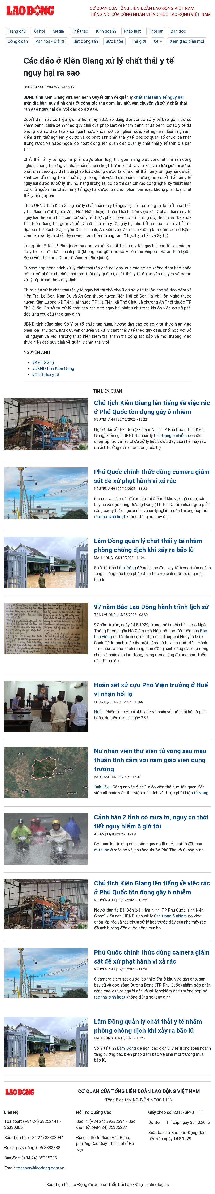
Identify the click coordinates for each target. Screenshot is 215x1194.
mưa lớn (101, 849)
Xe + (157, 41)
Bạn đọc (178, 31)
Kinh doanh (106, 31)
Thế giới (138, 41)
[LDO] (46, 425)
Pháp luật (132, 31)
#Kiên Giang (43, 362)
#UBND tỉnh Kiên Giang (53, 368)
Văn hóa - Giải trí (50, 41)
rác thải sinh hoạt (109, 516)
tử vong (201, 792)
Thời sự (156, 31)
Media (58, 31)
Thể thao (80, 31)
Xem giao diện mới (187, 41)
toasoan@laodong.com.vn (40, 1168)
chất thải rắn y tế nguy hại (159, 97)
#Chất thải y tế (45, 374)
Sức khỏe (114, 41)
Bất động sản (85, 41)
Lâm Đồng (126, 567)
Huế (98, 711)
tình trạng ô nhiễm (170, 435)
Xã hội (39, 31)
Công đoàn (18, 41)
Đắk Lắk (101, 786)
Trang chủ (17, 31)
